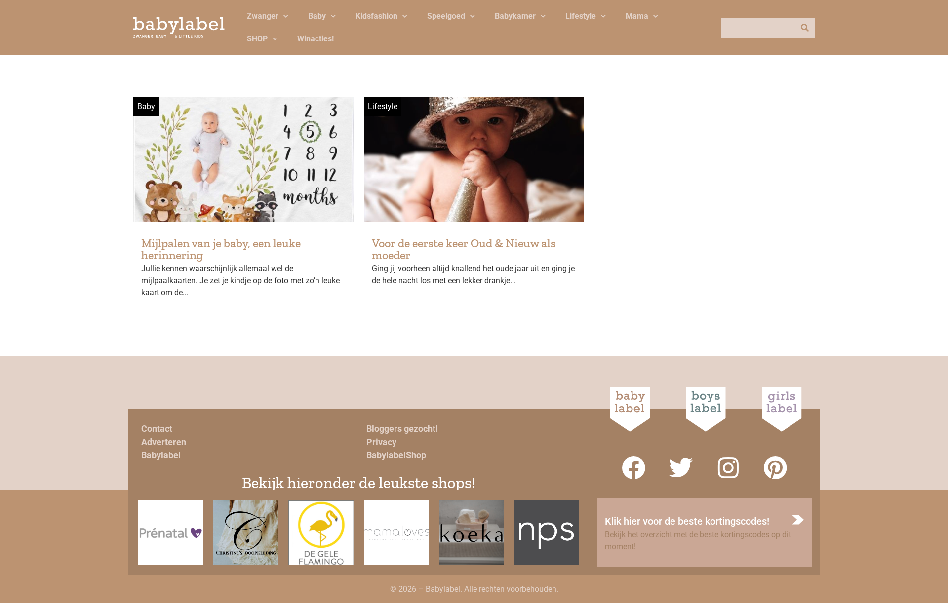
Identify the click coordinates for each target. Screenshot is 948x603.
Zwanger (262, 16)
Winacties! (315, 38)
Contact (156, 428)
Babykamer (515, 16)
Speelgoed (446, 16)
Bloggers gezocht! (402, 428)
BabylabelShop (396, 455)
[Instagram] (728, 468)
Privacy (381, 442)
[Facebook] (633, 468)
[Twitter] (681, 468)
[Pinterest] (776, 468)
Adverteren (163, 442)
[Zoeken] (805, 28)
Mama (637, 16)
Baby (317, 16)
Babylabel (161, 455)
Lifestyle (580, 16)
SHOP (257, 38)
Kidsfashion (376, 16)
